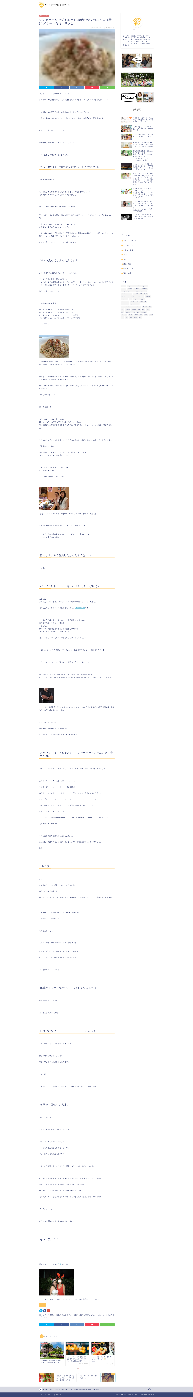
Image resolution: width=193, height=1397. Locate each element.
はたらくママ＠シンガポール (134, 286)
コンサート (136, 288)
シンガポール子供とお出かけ (140, 293)
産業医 (145, 314)
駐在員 (135, 317)
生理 (141, 314)
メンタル (126, 254)
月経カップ (123, 314)
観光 (127, 317)
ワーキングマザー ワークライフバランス (131, 306)
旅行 (138, 312)
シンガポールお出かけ (126, 293)
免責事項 (58, 1394)
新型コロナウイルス (130, 312)
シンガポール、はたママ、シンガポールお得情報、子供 (134, 291)
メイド (135, 299)
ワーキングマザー (135, 304)
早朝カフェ (143, 312)
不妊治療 (145, 306)
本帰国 (136, 314)
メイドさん (141, 299)
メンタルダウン (124, 301)
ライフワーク (143, 301)
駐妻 (140, 317)
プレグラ (148, 296)
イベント (123, 288)
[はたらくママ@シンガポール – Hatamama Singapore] (54, 7)
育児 (122, 317)
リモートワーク (124, 304)
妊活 (143, 309)
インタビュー (128, 245)
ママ (131, 299)
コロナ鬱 (130, 288)
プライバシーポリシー (47, 1394)
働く (125, 259)
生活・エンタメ (44, 15)
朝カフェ (131, 314)
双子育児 (128, 309)
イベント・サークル (130, 241)
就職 (122, 312)
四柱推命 (134, 309)
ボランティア (124, 299)
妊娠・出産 (127, 264)
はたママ (145, 286)
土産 (139, 309)
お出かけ (123, 286)
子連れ (148, 309)
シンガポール (144, 288)
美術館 (151, 314)
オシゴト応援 (128, 250)
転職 (131, 317)
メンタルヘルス (134, 301)
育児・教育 (127, 273)
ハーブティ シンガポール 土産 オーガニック (132, 296)
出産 (122, 309)
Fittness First (80, 608)
